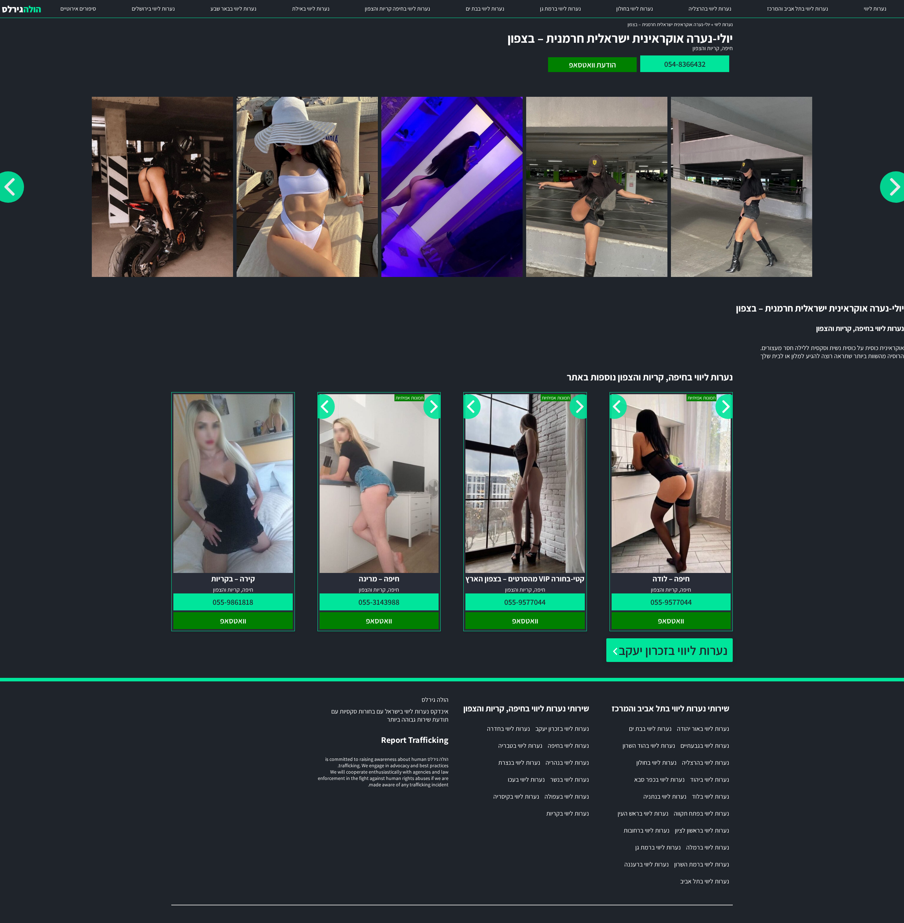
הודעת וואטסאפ (592, 65)
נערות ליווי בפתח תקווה (701, 813)
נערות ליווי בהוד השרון (649, 745)
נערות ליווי (875, 8)
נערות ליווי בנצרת (519, 762)
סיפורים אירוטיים (78, 8)
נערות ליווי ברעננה (646, 864)
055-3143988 (378, 602)
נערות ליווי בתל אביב (704, 881)
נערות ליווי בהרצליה (710, 8)
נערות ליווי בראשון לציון (702, 830)
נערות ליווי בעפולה (567, 796)
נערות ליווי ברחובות (647, 830)
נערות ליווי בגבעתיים (704, 745)
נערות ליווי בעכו (526, 779)
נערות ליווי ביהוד (709, 779)
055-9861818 (233, 602)
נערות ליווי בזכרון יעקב (673, 650)
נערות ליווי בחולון (634, 8)
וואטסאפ (671, 621)
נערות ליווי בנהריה (567, 762)
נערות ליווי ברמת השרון (701, 864)
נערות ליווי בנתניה (664, 796)
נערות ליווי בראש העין (643, 813)
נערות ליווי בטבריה (520, 745)
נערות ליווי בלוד (710, 796)
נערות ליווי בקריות (567, 813)
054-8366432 (685, 64)
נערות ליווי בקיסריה (516, 796)
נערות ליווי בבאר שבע (233, 8)
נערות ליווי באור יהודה (703, 728)
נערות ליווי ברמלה (707, 847)
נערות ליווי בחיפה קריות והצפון (397, 8)
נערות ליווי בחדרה (508, 728)
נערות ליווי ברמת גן (560, 8)
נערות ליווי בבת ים (485, 8)
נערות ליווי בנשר (569, 779)
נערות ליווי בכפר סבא (659, 779)
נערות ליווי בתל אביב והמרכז (797, 8)
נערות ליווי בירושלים (153, 8)
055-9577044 (671, 602)
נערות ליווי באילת (310, 8)
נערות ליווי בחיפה (568, 745)
